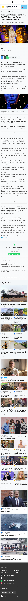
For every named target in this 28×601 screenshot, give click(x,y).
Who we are (3, 586)
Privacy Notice (17, 586)
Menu (4, 2)
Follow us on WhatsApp (8, 580)
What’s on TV (4, 572)
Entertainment (9, 11)
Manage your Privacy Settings (8, 592)
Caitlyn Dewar (4, 48)
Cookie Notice (4, 588)
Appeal (16, 572)
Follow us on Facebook (8, 578)
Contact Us (23, 586)
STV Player (4, 570)
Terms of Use (10, 586)
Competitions (18, 570)
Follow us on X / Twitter (8, 575)
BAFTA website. (5, 237)
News (2, 11)
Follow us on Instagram (8, 583)
